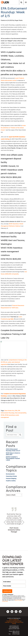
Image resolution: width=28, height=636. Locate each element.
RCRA (2, 415)
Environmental (10, 474)
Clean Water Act (9, 410)
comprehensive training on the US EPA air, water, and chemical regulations (14, 362)
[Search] (21, 2)
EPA (16, 410)
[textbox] (14, 495)
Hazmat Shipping (11, 478)
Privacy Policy (5, 601)
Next (23, 522)
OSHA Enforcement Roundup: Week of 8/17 (13, 449)
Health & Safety (11, 480)
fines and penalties (20, 413)
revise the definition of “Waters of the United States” (13, 128)
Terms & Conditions (19, 600)
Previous (5, 522)
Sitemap (14, 623)
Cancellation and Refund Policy (13, 621)
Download (7, 591)
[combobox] (14, 495)
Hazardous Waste (11, 476)
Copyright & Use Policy (10, 622)
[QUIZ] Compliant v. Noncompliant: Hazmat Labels (13, 458)
